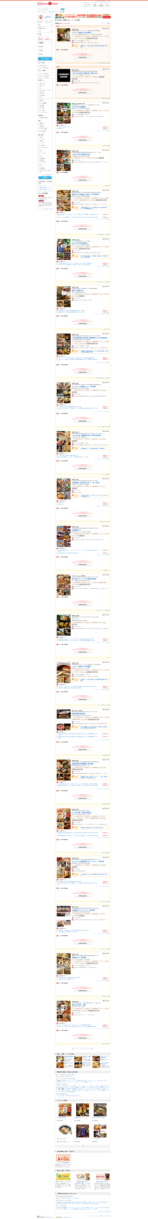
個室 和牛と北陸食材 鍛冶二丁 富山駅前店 (85, 194)
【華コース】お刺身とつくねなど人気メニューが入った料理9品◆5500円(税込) (74, 1025)
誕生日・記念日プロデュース (45, 189)
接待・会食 (42, 93)
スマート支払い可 (44, 147)
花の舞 (80, 1209)
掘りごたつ (42, 124)
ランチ (48, 37)
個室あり (42, 123)
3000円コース (61, 502)
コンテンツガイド (95, 2)
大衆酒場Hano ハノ (106, 570)
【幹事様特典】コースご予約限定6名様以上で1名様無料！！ (93, 448)
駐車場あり (104, 1090)
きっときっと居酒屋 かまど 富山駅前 (84, 386)
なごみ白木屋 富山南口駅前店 (81, 812)
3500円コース (61, 504)
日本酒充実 (42, 158)
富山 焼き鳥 (96, 1203)
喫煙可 (41, 140)
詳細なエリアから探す (60, 1198)
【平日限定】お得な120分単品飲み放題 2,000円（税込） (70, 406)
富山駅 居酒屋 (84, 1202)
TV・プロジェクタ (89, 1088)
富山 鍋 (91, 1203)
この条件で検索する (45, 58)
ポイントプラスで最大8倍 (63, 1162)
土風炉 (57, 1207)
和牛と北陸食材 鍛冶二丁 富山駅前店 (103, 234)
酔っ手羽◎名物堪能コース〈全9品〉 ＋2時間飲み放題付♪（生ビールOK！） (74, 456)
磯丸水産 (87, 1207)
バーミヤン (60, 1209)
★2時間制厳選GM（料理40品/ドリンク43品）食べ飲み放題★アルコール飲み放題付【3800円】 (78, 835)
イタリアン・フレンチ (92, 1080)
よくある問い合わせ (85, 2)
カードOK (42, 167)
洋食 (86, 1080)
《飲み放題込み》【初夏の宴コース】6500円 (67, 931)
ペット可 (99, 1090)
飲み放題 (42, 105)
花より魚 (76, 1138)
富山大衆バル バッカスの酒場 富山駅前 (84, 579)
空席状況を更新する (83, 57)
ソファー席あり (43, 130)
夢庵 (104, 1207)
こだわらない (59, 1086)
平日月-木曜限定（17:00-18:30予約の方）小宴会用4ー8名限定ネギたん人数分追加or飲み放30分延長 (94, 727)
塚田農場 (76, 1209)
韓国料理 (59, 1082)
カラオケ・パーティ (66, 1082)
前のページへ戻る (41, 11)
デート (41, 86)
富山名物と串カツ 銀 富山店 (105, 521)
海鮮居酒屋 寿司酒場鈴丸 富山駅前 (83, 764)
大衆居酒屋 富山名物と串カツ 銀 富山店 (86, 482)
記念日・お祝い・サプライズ (45, 90)
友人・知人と (42, 83)
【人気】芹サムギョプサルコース (65, 127)
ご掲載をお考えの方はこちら (68, 1217)
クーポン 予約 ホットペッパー (105, 2)
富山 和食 (90, 1202)
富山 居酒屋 (58, 1202)
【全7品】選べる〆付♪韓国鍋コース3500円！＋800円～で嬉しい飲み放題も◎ (74, 264)
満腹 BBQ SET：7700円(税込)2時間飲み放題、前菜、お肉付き (71, 312)
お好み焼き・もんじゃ (88, 1082)
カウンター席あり (44, 128)
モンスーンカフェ (89, 1209)
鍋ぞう (83, 1207)
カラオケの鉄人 (98, 1207)
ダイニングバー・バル (71, 1080)
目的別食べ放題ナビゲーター (45, 187)
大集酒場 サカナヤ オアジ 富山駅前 (83, 910)
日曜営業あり (43, 168)
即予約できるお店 (43, 65)
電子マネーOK (95, 1087)
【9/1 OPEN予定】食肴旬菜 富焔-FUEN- (85, 73)
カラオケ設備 (97, 1088)
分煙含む (43, 138)
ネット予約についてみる (47, 208)
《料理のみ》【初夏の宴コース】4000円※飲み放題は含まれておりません (73, 930)
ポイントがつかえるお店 (44, 75)
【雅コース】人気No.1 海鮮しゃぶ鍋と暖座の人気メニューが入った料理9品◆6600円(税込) (77, 1026)
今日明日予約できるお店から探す (72, 1095)
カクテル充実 (43, 161)
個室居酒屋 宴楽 (78, 1117)
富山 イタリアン (96, 1202)
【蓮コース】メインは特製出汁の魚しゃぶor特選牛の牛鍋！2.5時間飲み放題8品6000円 (76, 358)
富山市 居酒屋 (65, 1202)
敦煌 (84, 1209)
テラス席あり (43, 131)
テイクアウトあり (44, 112)
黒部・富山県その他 (67, 1076)
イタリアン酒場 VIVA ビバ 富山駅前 (104, 705)
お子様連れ (74, 1090)
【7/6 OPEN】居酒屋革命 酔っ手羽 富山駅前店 (86, 435)
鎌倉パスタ (66, 1209)
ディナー (41, 37)
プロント (92, 1207)
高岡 (61, 1076)
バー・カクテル (74, 1082)
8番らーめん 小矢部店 (61, 1138)
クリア (50, 42)
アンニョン (75, 619)
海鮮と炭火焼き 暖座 (79, 1005)
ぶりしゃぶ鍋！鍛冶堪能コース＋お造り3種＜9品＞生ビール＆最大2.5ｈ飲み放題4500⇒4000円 (78, 217)
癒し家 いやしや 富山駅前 (105, 901)
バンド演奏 (103, 1088)
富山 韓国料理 (103, 1202)
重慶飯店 (65, 1207)
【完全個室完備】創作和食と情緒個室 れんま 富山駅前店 (89, 338)
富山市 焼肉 (64, 1203)
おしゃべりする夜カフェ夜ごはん (104, 1063)
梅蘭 (61, 1207)
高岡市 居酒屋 (72, 1202)
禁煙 (41, 137)
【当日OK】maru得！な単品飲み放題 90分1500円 (69, 977)
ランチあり (42, 110)
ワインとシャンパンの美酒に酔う (104, 1057)
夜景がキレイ (81, 1088)
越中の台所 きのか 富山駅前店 (98, 1117)
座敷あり (42, 126)
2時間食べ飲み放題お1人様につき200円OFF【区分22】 (92, 827)
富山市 (57, 1076)
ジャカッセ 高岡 (95, 1138)
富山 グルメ (56, 11)
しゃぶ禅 (71, 1209)
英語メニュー (68, 1090)
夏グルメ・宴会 (42, 186)
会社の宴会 (42, 91)
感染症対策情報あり (44, 117)
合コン (41, 97)
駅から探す (69, 1198)
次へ (92, 1048)
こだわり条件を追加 (46, 174)
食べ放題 (42, 107)
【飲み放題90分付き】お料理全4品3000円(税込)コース (69, 553)
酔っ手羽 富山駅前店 (106, 474)
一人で (41, 88)
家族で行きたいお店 (86, 1062)
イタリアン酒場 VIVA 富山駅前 (81, 32)
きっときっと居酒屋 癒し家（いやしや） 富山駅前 (88, 861)
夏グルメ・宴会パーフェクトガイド (63, 1181)
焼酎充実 (42, 160)
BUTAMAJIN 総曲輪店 (79, 107)
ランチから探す (75, 1198)
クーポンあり (43, 153)
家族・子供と (42, 84)
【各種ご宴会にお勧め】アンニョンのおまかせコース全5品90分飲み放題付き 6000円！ (76, 639)
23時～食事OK (68, 1088)
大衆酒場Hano (76, 530)
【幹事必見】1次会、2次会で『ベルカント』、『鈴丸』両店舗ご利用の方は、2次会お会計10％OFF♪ (94, 777)
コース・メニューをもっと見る (102, 130)
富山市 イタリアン (72, 1203)
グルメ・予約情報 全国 (49, 11)
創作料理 (79, 1080)
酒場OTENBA (107, 185)
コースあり (42, 108)
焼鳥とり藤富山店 (77, 290)
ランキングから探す (60, 1095)
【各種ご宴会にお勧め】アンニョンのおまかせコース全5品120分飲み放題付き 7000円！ (76, 640)
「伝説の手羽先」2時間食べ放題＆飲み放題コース (68, 455)
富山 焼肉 (78, 1202)
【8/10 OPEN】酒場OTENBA (81, 154)
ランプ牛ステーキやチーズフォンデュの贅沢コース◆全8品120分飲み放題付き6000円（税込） (78, 686)
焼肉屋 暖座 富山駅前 (78, 713)
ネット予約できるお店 (44, 67)
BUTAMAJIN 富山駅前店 (79, 243)
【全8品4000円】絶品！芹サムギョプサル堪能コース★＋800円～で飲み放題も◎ (75, 263)
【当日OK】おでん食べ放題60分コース (66, 979)
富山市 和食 (86, 1203)
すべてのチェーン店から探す (104, 1211)
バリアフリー (93, 1090)
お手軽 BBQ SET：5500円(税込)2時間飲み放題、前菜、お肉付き (71, 310)
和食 (83, 1080)
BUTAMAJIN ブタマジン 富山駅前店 (104, 281)
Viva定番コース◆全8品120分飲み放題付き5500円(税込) (70, 687)
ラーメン (80, 1082)
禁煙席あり (103, 1086)
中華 (99, 1080)
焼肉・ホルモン (104, 1080)
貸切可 (63, 1090)
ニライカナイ (78, 1207)
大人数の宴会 (42, 95)
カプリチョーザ (71, 1207)
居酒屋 (64, 1080)
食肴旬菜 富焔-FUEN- (106, 98)
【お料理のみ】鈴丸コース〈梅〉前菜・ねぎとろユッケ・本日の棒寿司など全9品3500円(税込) (78, 783)
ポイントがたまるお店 (44, 73)
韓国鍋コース (61, 128)
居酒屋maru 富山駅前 (80, 957)
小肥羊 (95, 1209)
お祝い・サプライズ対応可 (45, 171)
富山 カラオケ (80, 1203)
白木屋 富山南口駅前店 (106, 852)
